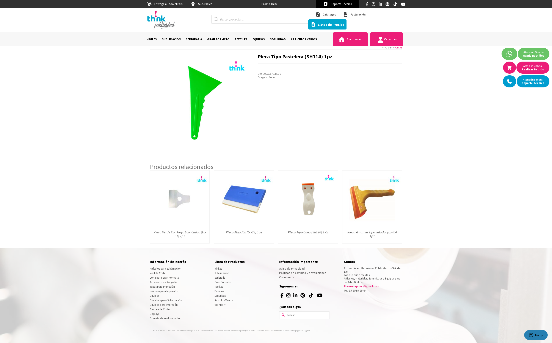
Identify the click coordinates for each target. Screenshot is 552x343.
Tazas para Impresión (162, 287)
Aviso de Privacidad (292, 268)
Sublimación (222, 273)
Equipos (154, 296)
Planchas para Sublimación (166, 300)
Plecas (398, 47)
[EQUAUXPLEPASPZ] (200, 103)
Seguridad (220, 296)
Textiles (219, 287)
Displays (154, 314)
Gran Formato (223, 282)
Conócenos (286, 277)
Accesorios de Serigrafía (163, 282)
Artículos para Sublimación (165, 268)
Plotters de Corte (159, 309)
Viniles (218, 268)
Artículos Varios (224, 300)
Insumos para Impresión (164, 291)
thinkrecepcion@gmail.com (361, 286)
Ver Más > (220, 305)
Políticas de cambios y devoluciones (302, 273)
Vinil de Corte (157, 273)
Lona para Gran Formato (164, 277)
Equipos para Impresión (164, 305)
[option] (269, 4)
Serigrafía (220, 277)
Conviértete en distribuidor (165, 318)
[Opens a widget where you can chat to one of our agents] (536, 335)
